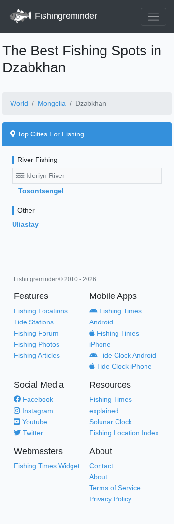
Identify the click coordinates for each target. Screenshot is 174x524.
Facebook (37, 399)
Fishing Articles (37, 355)
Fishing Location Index (124, 433)
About (98, 477)
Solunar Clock (110, 422)
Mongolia (52, 103)
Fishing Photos (36, 344)
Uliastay (25, 224)
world (19, 103)
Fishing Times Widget (47, 466)
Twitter (32, 433)
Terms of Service (115, 488)
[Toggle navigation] (153, 17)
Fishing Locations (41, 311)
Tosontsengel (41, 191)
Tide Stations (34, 322)
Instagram (36, 411)
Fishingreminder (64, 16)
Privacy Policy (110, 499)
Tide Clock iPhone (123, 366)
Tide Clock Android (126, 355)
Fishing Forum (36, 333)
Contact (101, 466)
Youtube (33, 422)
